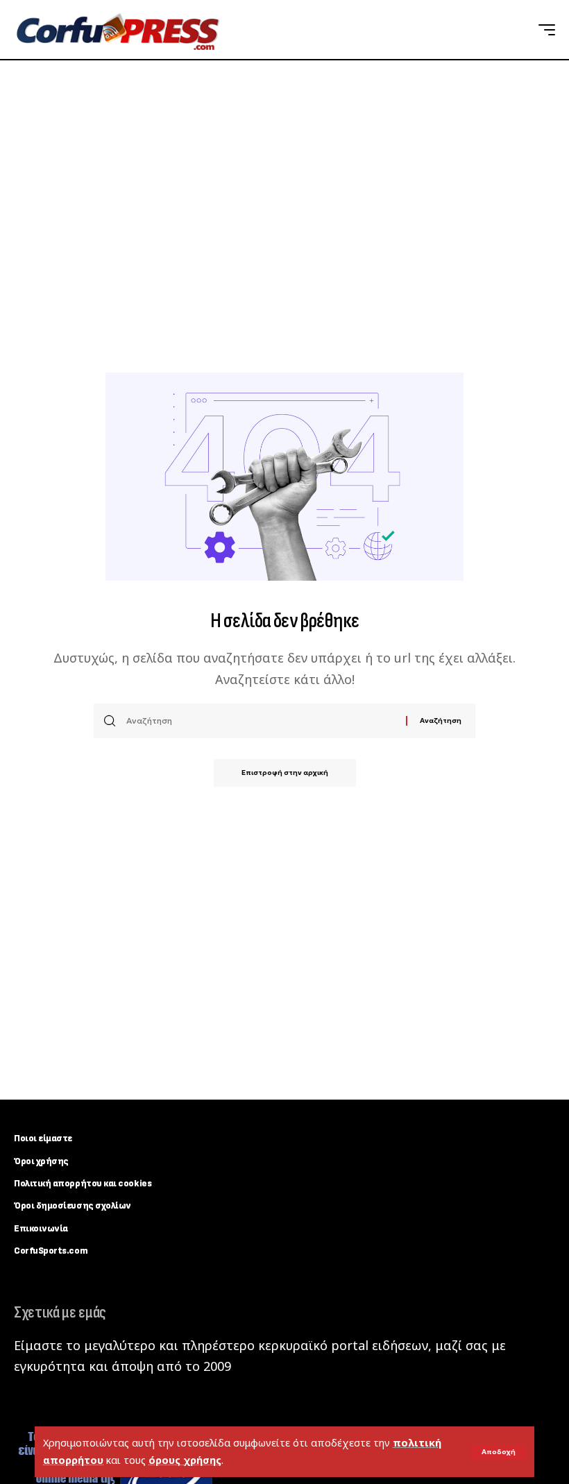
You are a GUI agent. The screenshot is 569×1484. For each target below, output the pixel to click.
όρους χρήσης (184, 1460)
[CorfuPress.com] (116, 30)
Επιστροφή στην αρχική (284, 772)
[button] (498, 1452)
